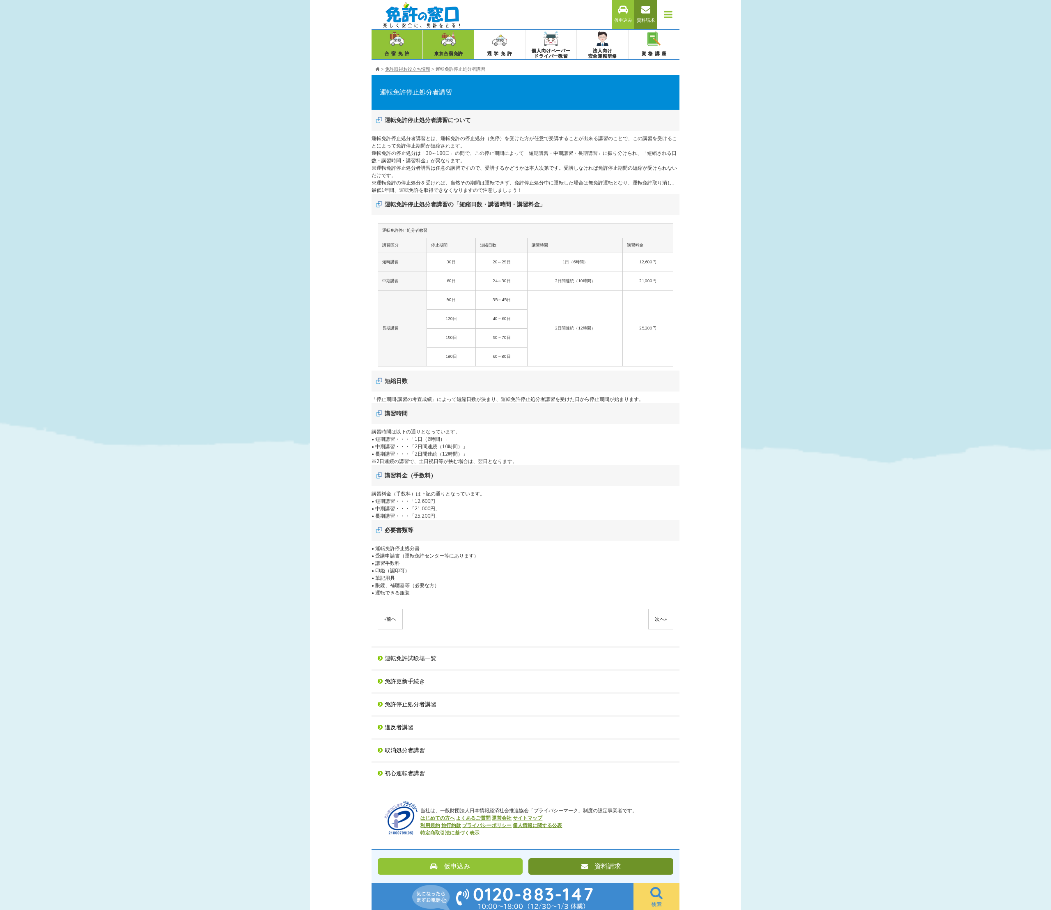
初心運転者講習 (405, 773)
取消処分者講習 (405, 750)
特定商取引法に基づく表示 (450, 832)
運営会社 (502, 818)
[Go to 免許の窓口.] (378, 69)
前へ (390, 619)
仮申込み (623, 20)
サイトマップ (527, 818)
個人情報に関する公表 (537, 825)
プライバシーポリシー (487, 825)
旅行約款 (451, 825)
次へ (661, 619)
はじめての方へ (437, 818)
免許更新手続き (405, 681)
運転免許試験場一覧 (410, 658)
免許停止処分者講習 (410, 704)
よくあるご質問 (473, 818)
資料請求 (646, 20)
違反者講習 (399, 727)
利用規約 (430, 825)
